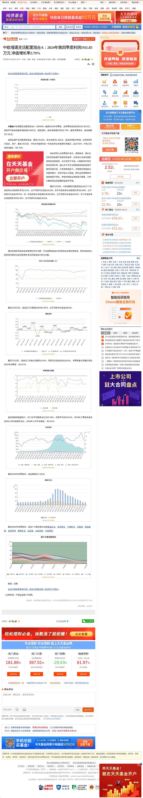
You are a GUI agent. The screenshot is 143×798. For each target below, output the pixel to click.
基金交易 (135, 2)
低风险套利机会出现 (41, 731)
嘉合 (129, 276)
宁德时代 (71, 527)
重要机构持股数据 (40, 727)
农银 (119, 281)
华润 (118, 273)
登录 (5, 710)
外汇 (73, 8)
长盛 (128, 262)
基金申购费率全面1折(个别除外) (23, 33)
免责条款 (70, 766)
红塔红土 (117, 276)
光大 (107, 267)
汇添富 (111, 276)
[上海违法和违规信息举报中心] (79, 787)
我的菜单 (112, 2)
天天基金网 (61, 621)
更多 (138, 258)
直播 (102, 8)
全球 (50, 8)
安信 (104, 262)
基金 (85, 8)
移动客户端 (22, 2)
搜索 (134, 8)
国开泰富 (125, 267)
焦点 (10, 8)
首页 (20, 39)
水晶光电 (39, 531)
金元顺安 (123, 279)
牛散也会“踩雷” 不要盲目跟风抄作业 (118, 368)
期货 (67, 8)
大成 (108, 265)
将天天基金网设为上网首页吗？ (58, 763)
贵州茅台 (61, 527)
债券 (96, 8)
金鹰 (117, 279)
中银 (118, 287)
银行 (79, 8)
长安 (120, 262)
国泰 (105, 270)
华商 (129, 273)
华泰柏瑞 (135, 273)
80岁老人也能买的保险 (110, 33)
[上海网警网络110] (45, 787)
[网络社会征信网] (62, 787)
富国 (132, 265)
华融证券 (124, 273)
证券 (22, 595)
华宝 (126, 270)
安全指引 (60, 766)
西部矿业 (22, 531)
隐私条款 (80, 766)
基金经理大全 (86, 33)
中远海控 (49, 531)
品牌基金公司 (107, 258)
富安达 (127, 265)
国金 (119, 267)
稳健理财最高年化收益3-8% (57, 33)
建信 (113, 279)
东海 (117, 265)
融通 (110, 284)
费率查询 (95, 27)
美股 (56, 8)
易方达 (107, 287)
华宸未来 (132, 270)
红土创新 (104, 276)
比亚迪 (30, 531)
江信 (109, 279)
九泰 (105, 279)
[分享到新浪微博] (88, 59)
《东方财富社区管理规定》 (52, 719)
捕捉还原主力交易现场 (20, 731)
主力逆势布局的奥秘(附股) (61, 727)
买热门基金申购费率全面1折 (64, 731)
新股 (22, 8)
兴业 (134, 284)
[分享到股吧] (82, 59)
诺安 (107, 281)
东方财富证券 (59, 2)
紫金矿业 (51, 527)
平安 (125, 281)
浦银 (133, 281)
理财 (90, 8)
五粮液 (80, 527)
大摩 (135, 279)
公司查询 (103, 27)
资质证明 (31, 766)
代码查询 (87, 27)
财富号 (127, 8)
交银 (128, 279)
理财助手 (105, 75)
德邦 (104, 265)
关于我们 (21, 766)
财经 (4, 8)
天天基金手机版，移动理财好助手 (124, 75)
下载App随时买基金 (128, 33)
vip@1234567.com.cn (66, 769)
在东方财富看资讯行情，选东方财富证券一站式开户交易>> (33, 73)
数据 (45, 8)
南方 (115, 281)
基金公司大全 (75, 33)
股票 (16, 8)
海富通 (113, 273)
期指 (27, 8)
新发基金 (96, 33)
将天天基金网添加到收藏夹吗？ (84, 763)
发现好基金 (41, 33)
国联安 (131, 267)
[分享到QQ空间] (91, 59)
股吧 (107, 8)
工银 (116, 270)
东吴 (121, 265)
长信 (136, 262)
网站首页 (5, 2)
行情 (39, 8)
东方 (113, 265)
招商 (114, 287)
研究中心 (41, 766)
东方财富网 (61, 59)
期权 (33, 8)
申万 (128, 284)
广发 (111, 267)
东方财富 (33, 2)
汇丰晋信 (106, 273)
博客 (121, 8)
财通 (132, 262)
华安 (122, 270)
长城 (124, 262)
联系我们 (50, 766)
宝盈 (114, 262)
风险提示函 (91, 766)
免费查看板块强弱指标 (20, 727)
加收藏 (13, 2)
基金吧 (114, 8)
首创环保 (12, 531)
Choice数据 (72, 2)
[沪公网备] (97, 787)
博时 (110, 262)
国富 (115, 267)
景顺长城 (134, 276)
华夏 (123, 276)
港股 (62, 8)
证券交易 (123, 2)
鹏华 (129, 281)
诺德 (111, 281)
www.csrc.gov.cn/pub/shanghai (82, 776)
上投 (123, 284)
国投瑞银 (111, 270)
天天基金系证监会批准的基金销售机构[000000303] (51, 773)
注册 (9, 710)
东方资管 (118, 284)
